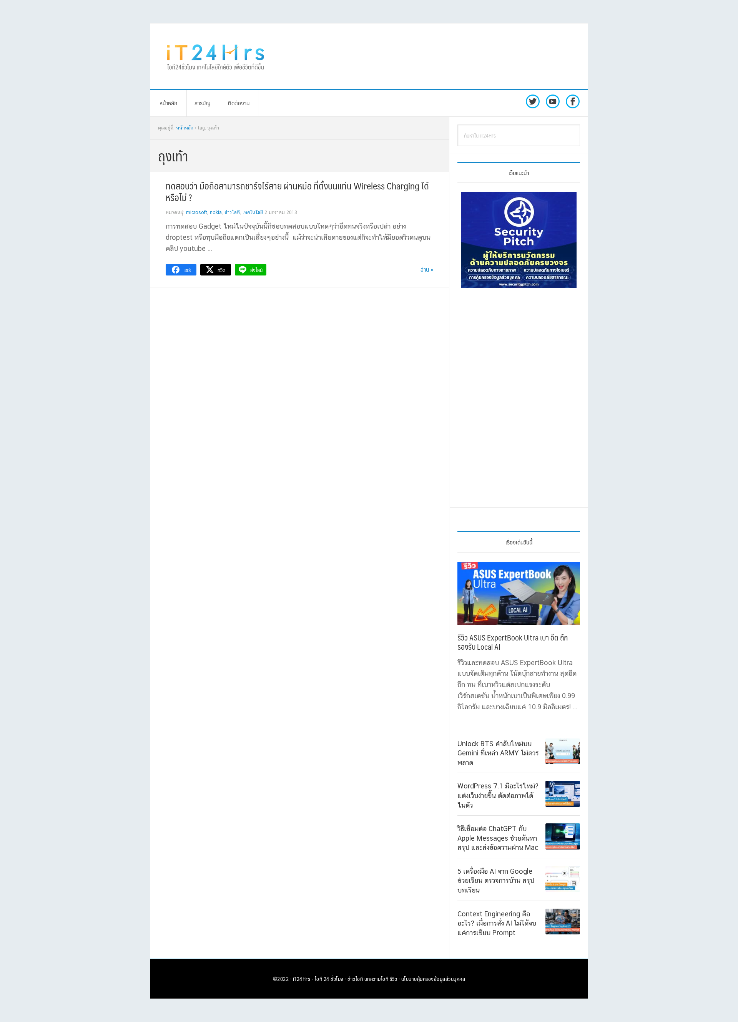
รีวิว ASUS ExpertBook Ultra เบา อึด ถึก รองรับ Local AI (512, 642)
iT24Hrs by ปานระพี (216, 56)
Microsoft (196, 212)
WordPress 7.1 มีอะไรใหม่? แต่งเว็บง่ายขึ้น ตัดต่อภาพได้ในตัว (498, 795)
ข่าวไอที (232, 212)
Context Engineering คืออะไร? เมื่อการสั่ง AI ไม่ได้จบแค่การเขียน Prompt (496, 923)
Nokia (216, 212)
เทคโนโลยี (253, 212)
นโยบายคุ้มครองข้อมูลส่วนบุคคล (433, 978)
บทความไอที (376, 978)
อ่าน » (427, 269)
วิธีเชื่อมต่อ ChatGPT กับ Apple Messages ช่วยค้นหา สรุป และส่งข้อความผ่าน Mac (497, 838)
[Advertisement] (432, 56)
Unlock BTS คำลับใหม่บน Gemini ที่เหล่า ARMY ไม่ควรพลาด (498, 753)
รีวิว (393, 978)
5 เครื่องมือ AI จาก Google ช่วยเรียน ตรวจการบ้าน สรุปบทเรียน (495, 880)
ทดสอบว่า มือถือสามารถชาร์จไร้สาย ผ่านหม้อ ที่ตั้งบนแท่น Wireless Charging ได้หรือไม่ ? (297, 191)
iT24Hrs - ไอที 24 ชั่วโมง (318, 978)
